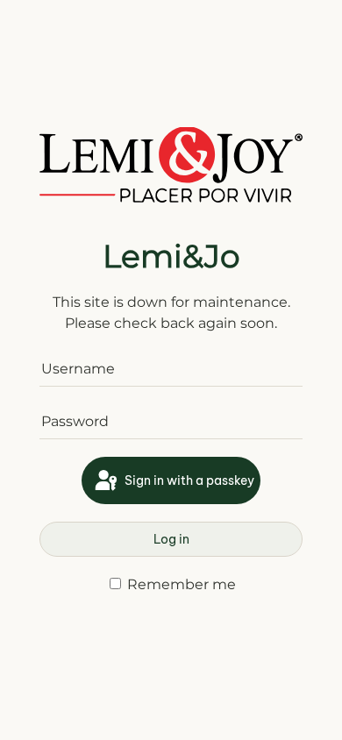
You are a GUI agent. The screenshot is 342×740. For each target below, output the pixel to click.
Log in (171, 539)
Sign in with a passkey (188, 480)
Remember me (180, 584)
